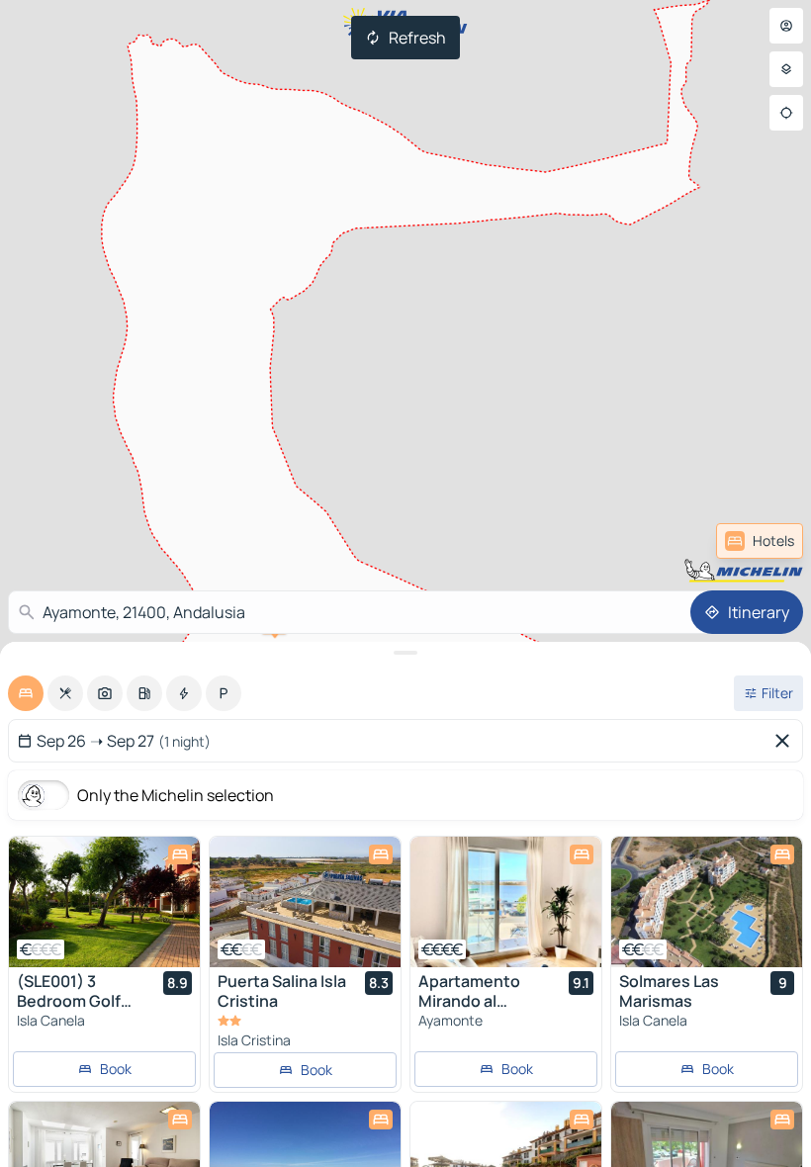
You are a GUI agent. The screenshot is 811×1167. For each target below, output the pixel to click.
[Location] (786, 113)
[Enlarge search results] (405, 653)
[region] (104, 902)
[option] (26, 693)
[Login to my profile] (786, 26)
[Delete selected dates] (786, 741)
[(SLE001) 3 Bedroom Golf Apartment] (104, 902)
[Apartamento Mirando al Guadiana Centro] (505, 902)
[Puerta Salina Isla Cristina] (305, 902)
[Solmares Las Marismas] (706, 902)
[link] (759, 541)
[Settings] (786, 69)
